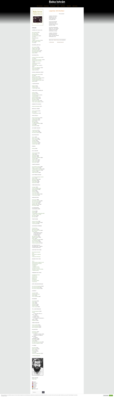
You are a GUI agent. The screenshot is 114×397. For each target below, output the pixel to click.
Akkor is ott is (34, 138)
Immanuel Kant (34, 277)
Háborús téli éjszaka (35, 106)
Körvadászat (34, 99)
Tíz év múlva (34, 192)
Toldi (33, 352)
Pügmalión (34, 320)
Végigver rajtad (34, 48)
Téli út (33, 261)
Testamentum (34, 281)
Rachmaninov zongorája (36, 254)
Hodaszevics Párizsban (36, 256)
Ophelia (33, 190)
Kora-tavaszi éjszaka (35, 50)
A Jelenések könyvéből (36, 239)
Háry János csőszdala (36, 288)
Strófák (33, 340)
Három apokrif (34, 231)
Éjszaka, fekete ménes (36, 74)
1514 (33, 58)
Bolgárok (33, 85)
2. (33, 315)
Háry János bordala (35, 287)
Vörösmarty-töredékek (36, 157)
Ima (32, 75)
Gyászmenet (34, 182)
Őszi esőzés (34, 205)
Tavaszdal (34, 96)
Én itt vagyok (34, 339)
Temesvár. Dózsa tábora (36, 57)
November (34, 93)
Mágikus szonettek (35, 167)
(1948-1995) (34, 379)
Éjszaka (33, 121)
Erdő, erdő (34, 38)
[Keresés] (43, 392)
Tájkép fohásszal (35, 172)
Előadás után (34, 278)
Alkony (33, 137)
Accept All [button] (111, 395)
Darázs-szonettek (35, 241)
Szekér (33, 302)
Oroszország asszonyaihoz (37, 263)
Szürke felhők (34, 181)
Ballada (33, 52)
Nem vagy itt (34, 47)
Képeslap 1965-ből (35, 204)
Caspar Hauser (34, 159)
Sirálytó (33, 212)
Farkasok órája (34, 203)
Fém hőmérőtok (35, 240)
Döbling (33, 148)
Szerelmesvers (34, 49)
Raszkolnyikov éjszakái (36, 252)
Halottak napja (34, 143)
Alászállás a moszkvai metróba (37, 269)
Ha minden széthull (35, 280)
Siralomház (34, 304)
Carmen (33, 312)
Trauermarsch (34, 130)
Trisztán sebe (34, 223)
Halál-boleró (34, 162)
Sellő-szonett (34, 348)
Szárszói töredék (35, 97)
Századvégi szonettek (36, 200)
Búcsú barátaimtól (35, 327)
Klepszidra (34, 305)
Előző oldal (51, 42)
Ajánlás (33, 81)
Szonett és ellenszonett (36, 170)
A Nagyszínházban (35, 270)
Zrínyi (33, 124)
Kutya (33, 253)
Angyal (33, 154)
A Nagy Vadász (35, 118)
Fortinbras (34, 191)
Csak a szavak (34, 306)
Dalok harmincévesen (36, 117)
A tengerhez (34, 265)
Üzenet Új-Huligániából (36, 353)
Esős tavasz (34, 199)
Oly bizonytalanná (35, 35)
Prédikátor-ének (35, 63)
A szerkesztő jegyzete (36, 355)
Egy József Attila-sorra (36, 230)
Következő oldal (60, 42)
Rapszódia (34, 347)
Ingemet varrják (35, 76)
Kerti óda (33, 216)
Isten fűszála (34, 125)
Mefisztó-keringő (35, 179)
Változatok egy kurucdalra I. (37, 59)
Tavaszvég (34, 351)
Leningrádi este (35, 264)
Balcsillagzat (34, 180)
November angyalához (36, 343)
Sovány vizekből (35, 110)
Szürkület (33, 140)
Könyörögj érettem (35, 51)
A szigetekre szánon (35, 266)
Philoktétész (34, 331)
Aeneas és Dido (35, 221)
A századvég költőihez (36, 123)
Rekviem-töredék (35, 98)
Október (33, 92)
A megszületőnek (35, 113)
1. (33, 313)
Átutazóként (34, 156)
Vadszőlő (33, 293)
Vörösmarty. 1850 (35, 65)
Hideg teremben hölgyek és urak (38, 262)
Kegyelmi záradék (35, 237)
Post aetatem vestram (36, 166)
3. (33, 318)
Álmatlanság (34, 279)
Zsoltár (33, 303)
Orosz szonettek (35, 296)
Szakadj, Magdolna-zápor (36, 80)
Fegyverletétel (34, 68)
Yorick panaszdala (35, 326)
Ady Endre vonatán (35, 132)
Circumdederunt (35, 142)
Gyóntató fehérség (35, 79)
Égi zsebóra (34, 215)
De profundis (34, 141)
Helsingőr (33, 187)
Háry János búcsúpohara (36, 286)
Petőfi (33, 64)
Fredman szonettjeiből (36, 222)
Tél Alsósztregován (35, 311)
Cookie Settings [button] (106, 395)
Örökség (33, 211)
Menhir (33, 238)
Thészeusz (34, 171)
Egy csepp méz (34, 236)
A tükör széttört (35, 131)
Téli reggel (34, 122)
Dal (32, 36)
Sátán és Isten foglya (36, 100)
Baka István (57, 1)
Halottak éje (34, 155)
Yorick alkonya (34, 195)
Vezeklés (33, 158)
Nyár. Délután (34, 32)
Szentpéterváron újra (36, 274)
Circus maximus (35, 139)
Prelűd (33, 255)
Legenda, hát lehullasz (36, 40)
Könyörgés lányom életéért (37, 77)
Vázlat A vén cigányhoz (36, 67)
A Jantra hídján (34, 88)
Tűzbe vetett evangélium (36, 101)
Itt (32, 39)
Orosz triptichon (35, 332)
